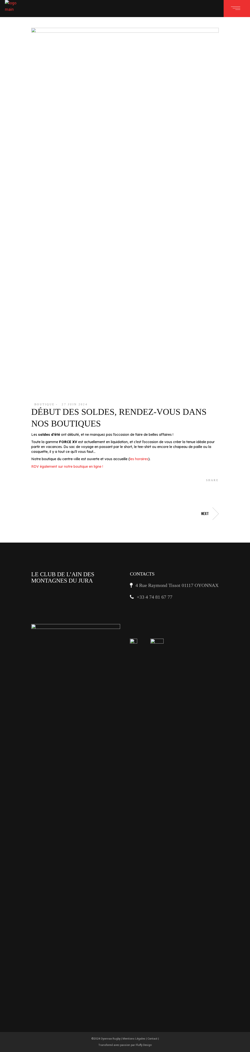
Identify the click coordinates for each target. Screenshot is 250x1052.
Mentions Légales (134, 1039)
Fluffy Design (144, 1045)
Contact (152, 1039)
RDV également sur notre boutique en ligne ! (67, 466)
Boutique (44, 404)
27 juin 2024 (75, 404)
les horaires (139, 459)
